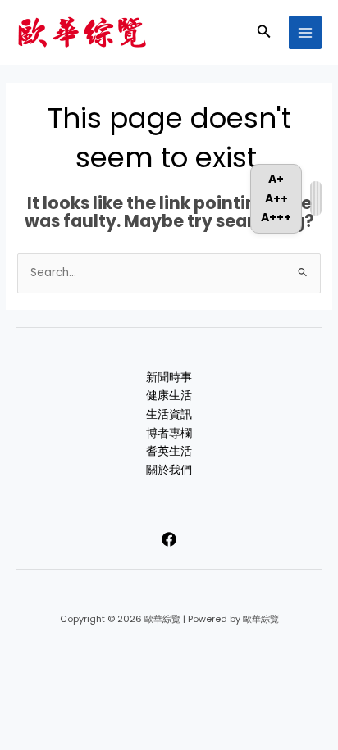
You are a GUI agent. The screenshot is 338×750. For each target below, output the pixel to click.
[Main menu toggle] (305, 32)
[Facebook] (169, 539)
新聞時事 (169, 377)
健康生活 (169, 395)
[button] (264, 32)
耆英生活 (169, 451)
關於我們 (169, 470)
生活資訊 (169, 414)
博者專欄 (169, 433)
